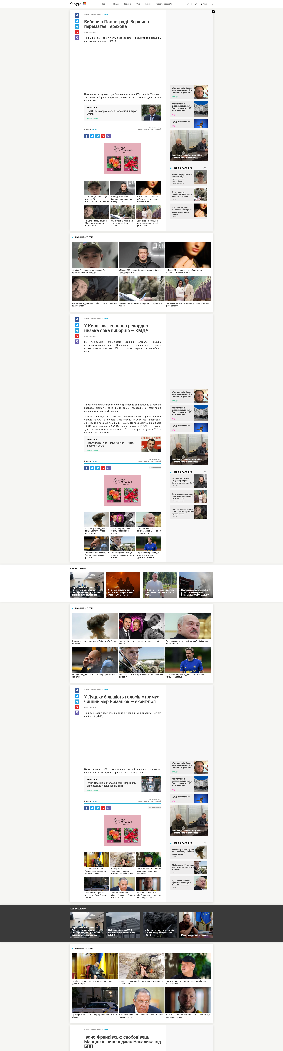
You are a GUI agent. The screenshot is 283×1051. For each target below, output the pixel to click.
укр (202, 4)
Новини (105, 4)
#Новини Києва (155, 467)
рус (205, 4)
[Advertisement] (123, 67)
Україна (127, 4)
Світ (138, 4)
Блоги (147, 4)
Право (116, 4)
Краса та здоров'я (164, 4)
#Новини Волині (155, 807)
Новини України (96, 14)
